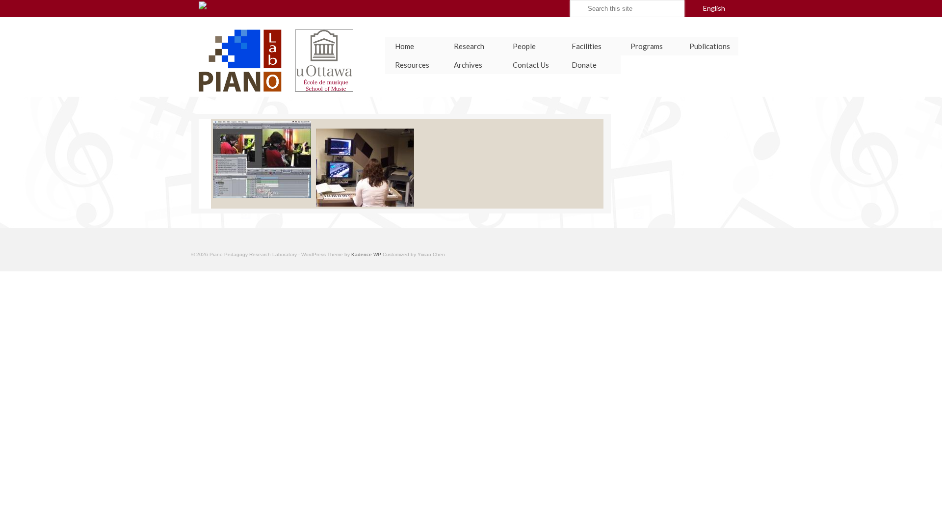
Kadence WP (366, 254)
